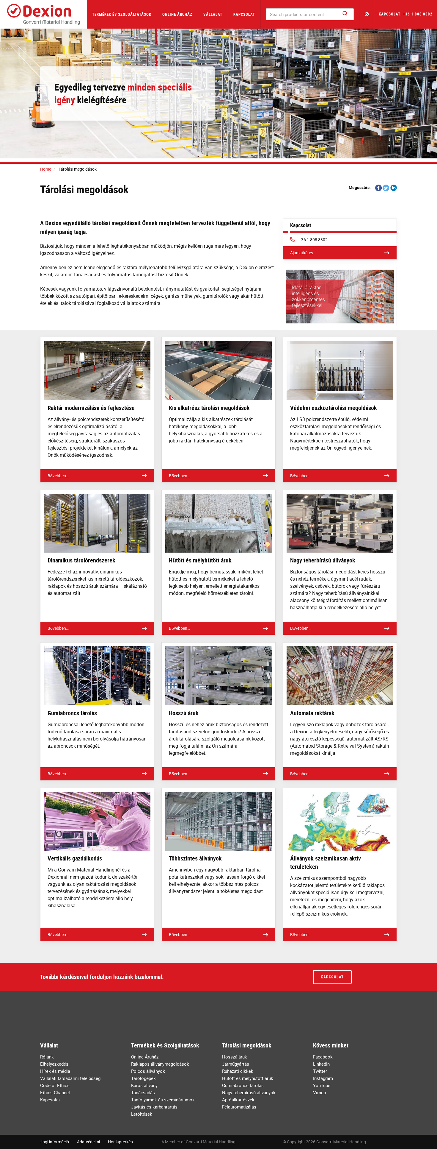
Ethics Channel (55, 1092)
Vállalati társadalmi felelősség (70, 1078)
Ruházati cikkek (237, 1071)
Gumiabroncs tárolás (243, 1085)
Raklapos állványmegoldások (160, 1064)
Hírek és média (55, 1071)
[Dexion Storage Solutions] (43, 14)
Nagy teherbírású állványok (249, 1092)
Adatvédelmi (88, 1142)
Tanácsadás (143, 1092)
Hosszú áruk (234, 1057)
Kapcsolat (244, 14)
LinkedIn (321, 1064)
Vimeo (319, 1092)
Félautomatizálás (239, 1107)
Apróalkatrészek (238, 1100)
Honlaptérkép (120, 1142)
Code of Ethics (55, 1085)
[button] (366, 14)
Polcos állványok (148, 1071)
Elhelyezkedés (54, 1064)
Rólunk (47, 1057)
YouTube (321, 1085)
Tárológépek (143, 1078)
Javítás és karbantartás (154, 1107)
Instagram (323, 1078)
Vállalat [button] (212, 14)
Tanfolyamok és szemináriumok (163, 1100)
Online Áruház (177, 14)
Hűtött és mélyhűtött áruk (247, 1078)
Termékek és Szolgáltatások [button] (121, 14)
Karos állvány (144, 1085)
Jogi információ (54, 1142)
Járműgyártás (235, 1064)
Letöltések (141, 1114)
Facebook (323, 1057)
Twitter (320, 1071)
